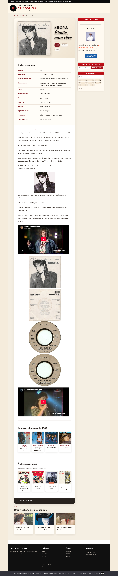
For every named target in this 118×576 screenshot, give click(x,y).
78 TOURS (79, 8)
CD (85, 8)
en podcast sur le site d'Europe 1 (89, 46)
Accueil (55, 8)
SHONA (57, 49)
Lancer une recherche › (91, 554)
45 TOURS (63, 8)
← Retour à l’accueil (25, 500)
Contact (104, 8)
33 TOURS (71, 8)
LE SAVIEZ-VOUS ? (94, 8)
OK (102, 573)
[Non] (116, 573)
